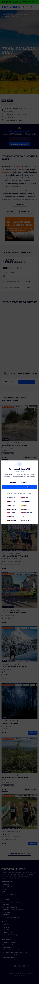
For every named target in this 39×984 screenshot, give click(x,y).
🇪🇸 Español (25, 505)
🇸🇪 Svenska (25, 520)
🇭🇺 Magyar (11, 513)
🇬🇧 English (11, 505)
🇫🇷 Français (11, 509)
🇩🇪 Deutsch (11, 502)
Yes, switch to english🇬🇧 (19, 487)
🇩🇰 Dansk (24, 498)
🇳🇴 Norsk (10, 517)
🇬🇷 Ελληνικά (25, 502)
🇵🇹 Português (12, 520)
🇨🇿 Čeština (11, 498)
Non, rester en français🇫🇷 (19, 482)
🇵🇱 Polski (24, 517)
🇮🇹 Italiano (25, 509)
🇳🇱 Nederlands (26, 513)
